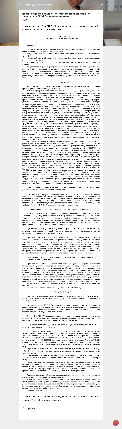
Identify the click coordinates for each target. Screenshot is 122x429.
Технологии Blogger (62, 424)
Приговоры (31, 409)
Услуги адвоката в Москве (38, 4)
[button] (98, 14)
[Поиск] (102, 5)
